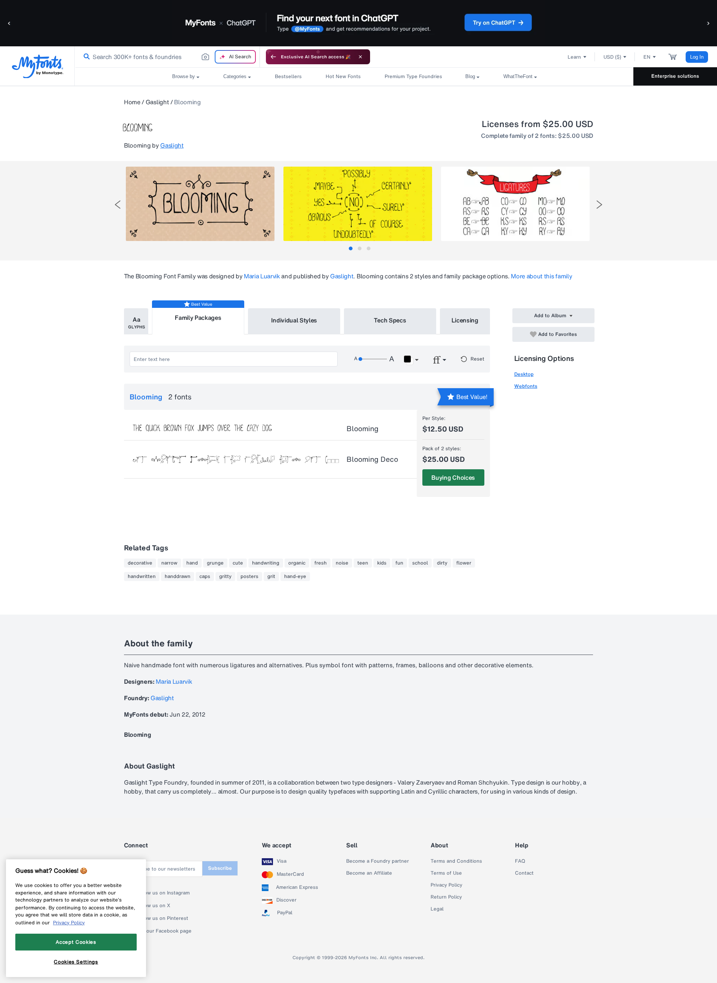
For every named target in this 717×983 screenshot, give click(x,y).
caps (204, 576)
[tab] (350, 248)
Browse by (183, 76)
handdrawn (177, 576)
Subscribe (220, 868)
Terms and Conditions (456, 861)
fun (399, 563)
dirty (442, 563)
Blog (470, 76)
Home (132, 102)
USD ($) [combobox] (612, 57)
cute (238, 563)
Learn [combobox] (574, 57)
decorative (140, 563)
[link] (85, 56)
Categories (234, 76)
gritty (225, 576)
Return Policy (446, 897)
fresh (320, 563)
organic (296, 563)
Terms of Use (446, 873)
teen (362, 563)
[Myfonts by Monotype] (37, 66)
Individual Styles (294, 320)
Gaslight (157, 102)
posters (249, 576)
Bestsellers (288, 76)
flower (463, 563)
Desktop (524, 374)
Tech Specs (390, 320)
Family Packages (198, 317)
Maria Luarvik (262, 276)
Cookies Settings (76, 961)
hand (192, 563)
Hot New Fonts (343, 76)
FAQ (520, 861)
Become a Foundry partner (377, 861)
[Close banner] (360, 57)
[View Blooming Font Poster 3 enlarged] (515, 204)
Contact (524, 873)
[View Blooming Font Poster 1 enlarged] (200, 204)
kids (382, 563)
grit (271, 576)
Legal (437, 909)
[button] (9, 22)
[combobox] (167, 56)
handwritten (142, 576)
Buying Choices (453, 477)
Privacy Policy (446, 885)
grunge (215, 563)
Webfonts (525, 386)
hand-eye (295, 576)
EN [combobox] (647, 57)
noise (342, 563)
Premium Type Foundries (413, 76)
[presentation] (118, 204)
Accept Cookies (76, 942)
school (420, 563)
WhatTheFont (518, 76)
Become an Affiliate (369, 873)
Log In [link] (697, 57)
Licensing (464, 320)
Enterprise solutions (675, 76)
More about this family (541, 276)
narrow (169, 563)
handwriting (265, 563)
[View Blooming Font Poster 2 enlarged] (357, 204)
